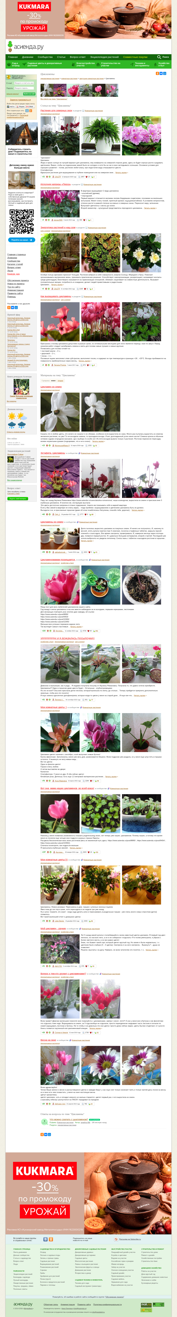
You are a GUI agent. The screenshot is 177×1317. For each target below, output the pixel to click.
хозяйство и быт (67, 563)
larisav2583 (58, 220)
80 (92, 514)
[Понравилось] (50, 177)
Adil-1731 (58, 966)
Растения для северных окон (56, 110)
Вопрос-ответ (78, 57)
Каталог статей (15, 264)
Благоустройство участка (86, 64)
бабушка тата (60, 1104)
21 (96, 552)
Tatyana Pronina (60, 365)
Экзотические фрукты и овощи (87, 1267)
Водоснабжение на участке (122, 1285)
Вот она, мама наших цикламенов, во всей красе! (67, 788)
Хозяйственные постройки (151, 1258)
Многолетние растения (84, 1261)
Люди (10, 271)
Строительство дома (149, 1252)
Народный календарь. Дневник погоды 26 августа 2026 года (18, 355)
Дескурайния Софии (15, 454)
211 (97, 852)
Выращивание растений (49, 1264)
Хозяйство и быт (163, 64)
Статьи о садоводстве (22, 1258)
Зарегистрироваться (20, 100)
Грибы (42, 1273)
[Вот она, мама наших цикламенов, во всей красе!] (98, 96)
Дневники (27, 57)
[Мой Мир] (164, 73)
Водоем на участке (118, 1258)
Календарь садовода (21, 1277)
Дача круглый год (148, 1274)
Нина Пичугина (67, 1308)
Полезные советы (20, 1289)
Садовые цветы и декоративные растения (45, 64)
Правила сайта (15, 293)
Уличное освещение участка (122, 1270)
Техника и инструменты (142, 64)
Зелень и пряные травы (49, 1258)
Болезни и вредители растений (52, 1282)
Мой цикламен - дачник (53, 928)
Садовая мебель (117, 1279)
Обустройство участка (121, 1249)
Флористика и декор (83, 1273)
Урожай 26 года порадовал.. (17, 360)
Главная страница (16, 254)
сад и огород (45, 231)
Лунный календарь (20, 1280)
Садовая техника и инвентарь (89, 1280)
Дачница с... (59, 700)
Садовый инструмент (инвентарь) (88, 1286)
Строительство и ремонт (152, 1249)
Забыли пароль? (12, 94)
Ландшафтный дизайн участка (123, 1252)
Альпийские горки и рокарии (122, 1261)
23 (92, 1104)
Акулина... (60, 631)
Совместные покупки (135, 57)
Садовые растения (47, 1261)
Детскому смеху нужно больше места (21, 166)
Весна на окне (48, 1040)
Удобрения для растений (50, 1276)
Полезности (18, 1271)
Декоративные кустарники (85, 1255)
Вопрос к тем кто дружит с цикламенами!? (63, 973)
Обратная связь (51, 1304)
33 (93, 966)
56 (98, 781)
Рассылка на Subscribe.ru (130, 1239)
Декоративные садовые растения (90, 1249)
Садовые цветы (81, 1258)
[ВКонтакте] (161, 73)
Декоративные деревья (84, 1252)
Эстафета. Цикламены (53, 453)
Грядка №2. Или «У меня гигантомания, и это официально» (20, 335)
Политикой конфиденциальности (17, 116)
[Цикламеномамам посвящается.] (72, 96)
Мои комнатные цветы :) (54, 707)
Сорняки (43, 1270)
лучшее (60, 381)
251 (96, 631)
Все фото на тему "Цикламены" (54, 99)
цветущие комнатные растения (91, 79)
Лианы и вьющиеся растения (86, 1264)
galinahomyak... (61, 552)
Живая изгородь (117, 1264)
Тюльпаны (11, 340)
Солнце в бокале (61, 1032)
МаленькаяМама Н (62, 446)
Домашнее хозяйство (151, 1268)
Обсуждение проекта (18, 280)
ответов (44, 1122)
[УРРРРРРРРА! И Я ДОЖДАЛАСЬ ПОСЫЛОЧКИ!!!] (85, 96)
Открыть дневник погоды (16, 432)
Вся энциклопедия (14, 480)
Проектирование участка (121, 1276)
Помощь (11, 296)
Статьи (61, 57)
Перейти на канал (19, 240)
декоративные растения (50, 79)
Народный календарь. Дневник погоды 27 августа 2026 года (18, 325)
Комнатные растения (94, 111)
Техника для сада (82, 1283)
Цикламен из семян (51, 386)
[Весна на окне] (111, 96)
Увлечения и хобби (148, 1280)
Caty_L (57, 514)
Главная (13, 57)
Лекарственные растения (23, 1283)
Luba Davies (59, 921)
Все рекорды (11, 401)
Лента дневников (20, 1252)
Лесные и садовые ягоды (50, 1255)
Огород (43, 1252)
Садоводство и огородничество (55, 1249)
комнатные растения (69, 79)
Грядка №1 (11, 350)
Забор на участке (118, 1267)
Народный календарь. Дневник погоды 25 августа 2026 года (18, 365)
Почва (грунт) (45, 1279)
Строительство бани (149, 1261)
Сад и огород (15, 64)
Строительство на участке (110, 64)
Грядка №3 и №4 (13, 330)
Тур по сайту (13, 287)
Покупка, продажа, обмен (23, 1286)
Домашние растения (83, 1270)
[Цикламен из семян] (47, 96)
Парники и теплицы (47, 1285)
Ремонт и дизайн (147, 1255)
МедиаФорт (28, 1308)
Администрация (15, 290)
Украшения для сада (119, 1282)
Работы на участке (148, 1271)
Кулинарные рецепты (149, 1283)
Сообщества (45, 57)
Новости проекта (15, 283)
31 (96, 446)
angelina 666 (85, 1122)
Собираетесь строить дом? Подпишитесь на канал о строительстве (20, 151)
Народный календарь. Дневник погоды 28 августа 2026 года (18, 319)
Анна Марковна (61, 781)
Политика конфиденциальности (107, 1304)
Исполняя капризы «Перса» (56, 184)
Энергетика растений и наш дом (58, 227)
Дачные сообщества (21, 1255)
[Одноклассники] (157, 73)
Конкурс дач (13, 274)
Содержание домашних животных (154, 1277)
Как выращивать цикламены (56, 296)
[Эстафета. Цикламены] (60, 96)
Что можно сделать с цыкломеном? (69, 1119)
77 (92, 700)
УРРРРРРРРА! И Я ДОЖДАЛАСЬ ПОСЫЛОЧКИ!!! (68, 638)
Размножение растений (49, 1267)
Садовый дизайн (117, 1273)
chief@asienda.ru (80, 1308)
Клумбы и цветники (118, 1255)
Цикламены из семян (52, 522)
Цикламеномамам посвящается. (58, 559)
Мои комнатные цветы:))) (54, 859)
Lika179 (58, 177)
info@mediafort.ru (98, 1312)
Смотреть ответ (13, 494)
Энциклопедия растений (104, 57)
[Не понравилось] (47, 177)
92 (92, 921)
